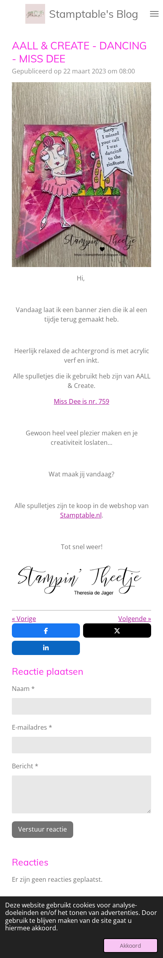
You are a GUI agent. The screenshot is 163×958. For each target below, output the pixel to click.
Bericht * (25, 766)
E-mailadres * (32, 727)
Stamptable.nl (81, 515)
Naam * (23, 688)
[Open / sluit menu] (154, 14)
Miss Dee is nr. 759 (81, 401)
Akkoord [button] (130, 945)
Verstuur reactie (42, 829)
